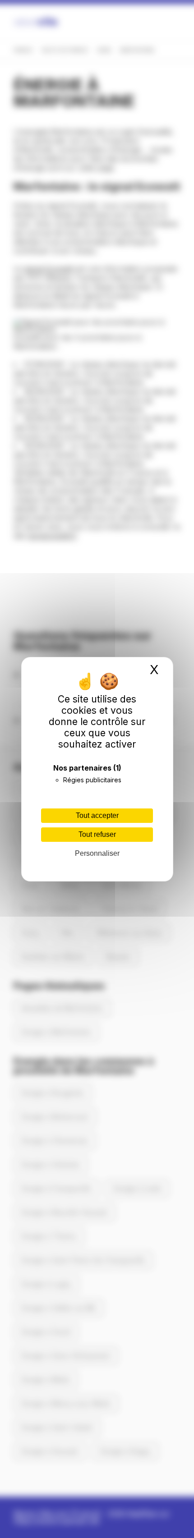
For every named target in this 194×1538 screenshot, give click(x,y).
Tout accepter (97, 815)
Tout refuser (97, 834)
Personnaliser (97, 853)
